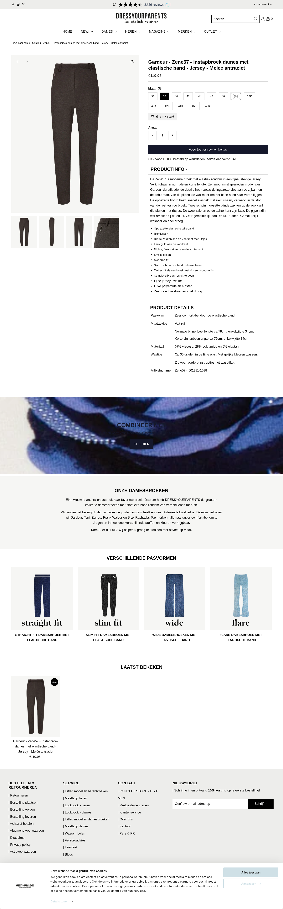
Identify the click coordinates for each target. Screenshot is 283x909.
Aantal (152, 127)
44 (199, 96)
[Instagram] (18, 4)
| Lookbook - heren (76, 805)
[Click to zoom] (132, 61)
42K (167, 105)
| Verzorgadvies (74, 840)
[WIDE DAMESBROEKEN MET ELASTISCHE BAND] (174, 598)
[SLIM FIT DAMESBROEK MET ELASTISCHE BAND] (108, 598)
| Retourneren (18, 795)
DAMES (107, 31)
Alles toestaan (250, 872)
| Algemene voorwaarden (26, 830)
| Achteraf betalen (20, 823)
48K (207, 105)
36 (152, 96)
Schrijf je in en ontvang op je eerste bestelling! (217, 790)
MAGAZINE (158, 31)
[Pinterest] (23, 4)
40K (153, 105)
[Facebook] (13, 4)
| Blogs (68, 854)
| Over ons (125, 819)
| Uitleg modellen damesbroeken (86, 819)
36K (236, 96)
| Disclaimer (17, 838)
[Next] (27, 61)
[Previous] (17, 61)
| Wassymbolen (74, 833)
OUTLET (211, 31)
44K (180, 105)
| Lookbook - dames (77, 812)
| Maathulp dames (76, 826)
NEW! (85, 31)
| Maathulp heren (75, 798)
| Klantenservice (129, 812)
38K (249, 96)
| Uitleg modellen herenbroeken (85, 791)
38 (164, 96)
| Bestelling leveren (22, 816)
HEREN (131, 31)
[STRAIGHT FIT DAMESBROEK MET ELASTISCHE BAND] (42, 598)
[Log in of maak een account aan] (263, 19)
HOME (67, 31)
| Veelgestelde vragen (133, 805)
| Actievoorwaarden (22, 851)
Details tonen (59, 901)
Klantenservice (263, 4)
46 (211, 96)
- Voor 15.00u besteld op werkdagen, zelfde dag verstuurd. (195, 159)
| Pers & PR (126, 833)
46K (194, 105)
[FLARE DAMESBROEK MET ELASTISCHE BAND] (241, 598)
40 (176, 96)
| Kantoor (124, 826)
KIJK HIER (141, 444)
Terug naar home (20, 42)
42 (188, 96)
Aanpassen (248, 883)
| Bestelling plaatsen (22, 802)
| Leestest (70, 847)
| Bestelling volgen (21, 809)
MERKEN (185, 31)
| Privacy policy (19, 844)
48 (223, 96)
